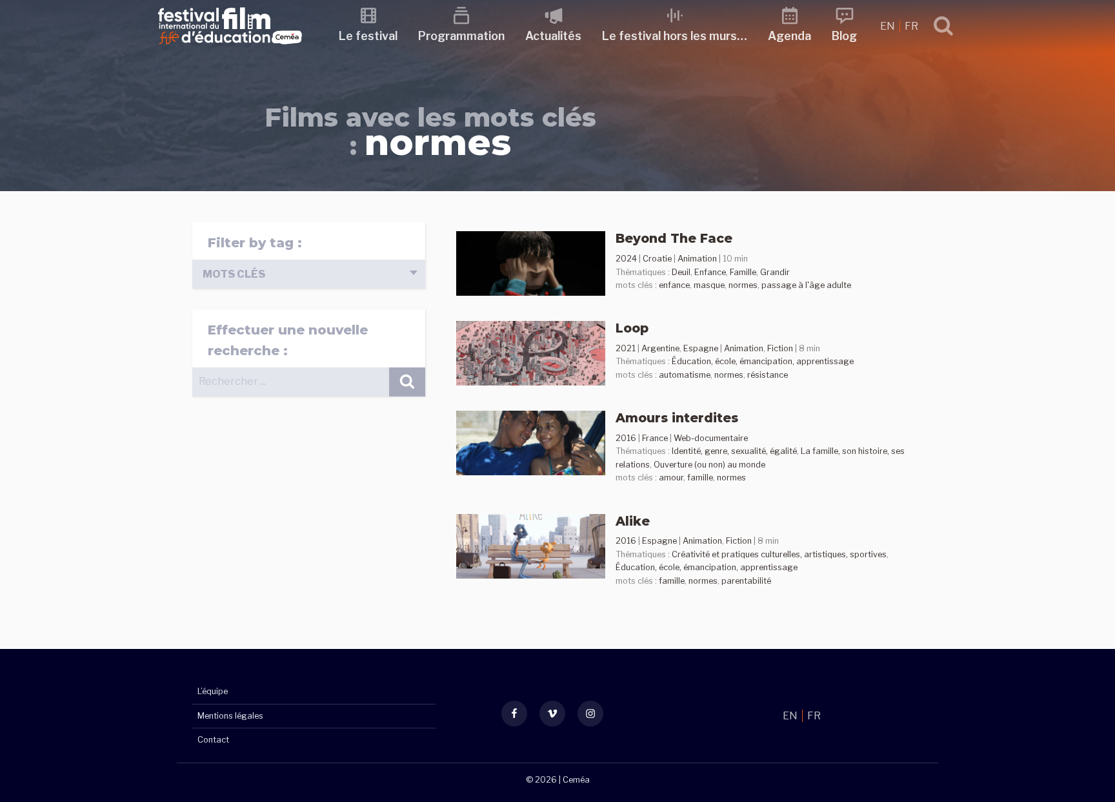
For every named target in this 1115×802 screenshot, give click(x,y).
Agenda (789, 36)
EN (888, 26)
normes (743, 285)
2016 (626, 438)
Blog (844, 36)
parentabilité (746, 581)
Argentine (660, 348)
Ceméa (576, 780)
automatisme (684, 375)
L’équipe (212, 691)
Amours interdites (677, 418)
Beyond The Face (674, 238)
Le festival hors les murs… (674, 36)
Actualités (553, 36)
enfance (674, 285)
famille (700, 477)
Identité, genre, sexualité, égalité (734, 451)
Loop (632, 328)
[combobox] (308, 274)
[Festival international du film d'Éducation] (230, 48)
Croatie (657, 258)
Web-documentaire (711, 438)
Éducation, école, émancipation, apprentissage (763, 361)
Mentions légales (230, 716)
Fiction (780, 348)
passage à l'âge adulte (806, 285)
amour (671, 477)
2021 (626, 348)
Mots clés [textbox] (234, 274)
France (655, 438)
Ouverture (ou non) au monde (709, 464)
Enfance (710, 272)
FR (911, 26)
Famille (743, 272)
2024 (626, 258)
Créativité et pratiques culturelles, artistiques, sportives (779, 554)
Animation (697, 258)
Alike (633, 521)
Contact (213, 740)
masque (709, 285)
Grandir (775, 272)
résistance (767, 375)
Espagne (700, 348)
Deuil (681, 272)
